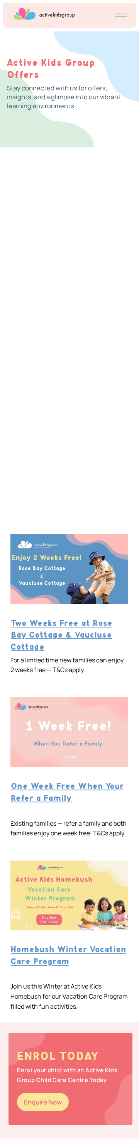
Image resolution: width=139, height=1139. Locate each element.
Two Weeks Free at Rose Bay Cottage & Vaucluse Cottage (61, 635)
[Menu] (121, 15)
